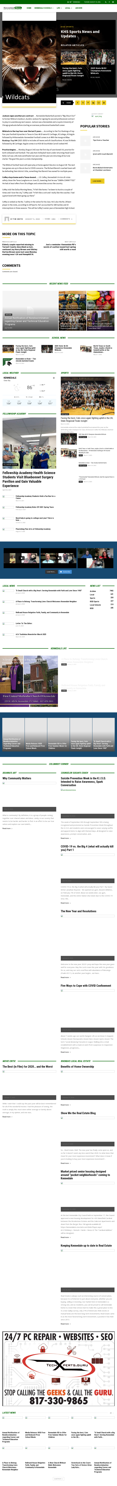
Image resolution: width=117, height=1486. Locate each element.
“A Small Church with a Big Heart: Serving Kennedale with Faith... (104, 1435)
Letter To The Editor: (24, 623)
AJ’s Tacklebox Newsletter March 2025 (31, 634)
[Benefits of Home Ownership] (87, 1085)
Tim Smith (18, 219)
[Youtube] (113, 2)
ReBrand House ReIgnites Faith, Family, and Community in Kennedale (42, 612)
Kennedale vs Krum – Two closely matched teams (26, 360)
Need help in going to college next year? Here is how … (35, 519)
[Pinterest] (88, 102)
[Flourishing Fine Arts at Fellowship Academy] (8, 532)
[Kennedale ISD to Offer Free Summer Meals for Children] (100, 301)
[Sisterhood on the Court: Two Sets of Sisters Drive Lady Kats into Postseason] (81, 1454)
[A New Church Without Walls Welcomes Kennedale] (58, 1454)
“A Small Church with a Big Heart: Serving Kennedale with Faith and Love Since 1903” (49, 590)
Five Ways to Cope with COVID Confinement (86, 985)
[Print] (104, 102)
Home (29, 8)
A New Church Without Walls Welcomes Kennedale (57, 1465)
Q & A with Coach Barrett (103, 154)
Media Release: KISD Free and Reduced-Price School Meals (35, 1435)
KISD (80, 455)
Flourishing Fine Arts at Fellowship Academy (33, 529)
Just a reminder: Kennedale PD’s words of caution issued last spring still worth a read (60, 247)
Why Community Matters (17, 778)
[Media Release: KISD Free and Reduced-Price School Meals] (72, 301)
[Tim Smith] (8, 219)
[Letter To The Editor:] (8, 626)
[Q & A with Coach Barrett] (85, 154)
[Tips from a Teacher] (85, 141)
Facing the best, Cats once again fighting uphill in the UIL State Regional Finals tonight (73, 72)
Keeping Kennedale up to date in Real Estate (86, 1245)
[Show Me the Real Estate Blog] (87, 1131)
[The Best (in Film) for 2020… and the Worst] (29, 1085)
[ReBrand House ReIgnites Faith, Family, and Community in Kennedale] (8, 615)
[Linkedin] (93, 102)
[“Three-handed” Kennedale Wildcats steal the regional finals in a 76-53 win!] (69, 481)
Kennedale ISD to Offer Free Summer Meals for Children (57, 1435)
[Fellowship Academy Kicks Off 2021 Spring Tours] (8, 510)
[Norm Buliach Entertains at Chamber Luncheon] (85, 168)
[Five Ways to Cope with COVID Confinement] (87, 1010)
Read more (67, 80)
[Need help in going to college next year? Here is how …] (8, 521)
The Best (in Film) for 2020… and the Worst (28, 1066)
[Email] (98, 102)
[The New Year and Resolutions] (87, 937)
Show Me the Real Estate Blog (78, 1113)
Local (67, 8)
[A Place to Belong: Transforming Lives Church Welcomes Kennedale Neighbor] (8, 605)
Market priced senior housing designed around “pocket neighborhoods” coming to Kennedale (85, 1175)
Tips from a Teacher (101, 140)
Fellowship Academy (10, 464)
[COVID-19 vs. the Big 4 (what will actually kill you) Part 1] (87, 868)
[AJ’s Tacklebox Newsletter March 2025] (8, 637)
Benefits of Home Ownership (77, 1066)
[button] (106, 2)
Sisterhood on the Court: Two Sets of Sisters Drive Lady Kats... (81, 1465)
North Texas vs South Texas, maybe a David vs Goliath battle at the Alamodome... (102, 349)
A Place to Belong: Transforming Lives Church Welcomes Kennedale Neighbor (46, 601)
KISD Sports (67, 27)
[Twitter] (83, 102)
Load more (97, 181)
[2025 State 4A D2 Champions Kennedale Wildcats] (102, 57)
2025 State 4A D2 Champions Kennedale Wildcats (101, 70)
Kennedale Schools (43, 8)
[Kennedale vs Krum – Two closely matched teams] (8, 362)
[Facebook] (109, 2)
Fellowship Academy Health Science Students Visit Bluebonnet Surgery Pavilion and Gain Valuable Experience (29, 479)
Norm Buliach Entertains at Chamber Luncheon (103, 168)
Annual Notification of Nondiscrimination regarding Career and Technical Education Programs (10, 1437)
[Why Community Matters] (29, 797)
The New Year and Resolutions (78, 911)
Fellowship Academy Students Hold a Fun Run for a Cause (35, 497)
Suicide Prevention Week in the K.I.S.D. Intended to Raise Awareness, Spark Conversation (83, 782)
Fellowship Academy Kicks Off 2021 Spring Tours (35, 507)
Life (58, 8)
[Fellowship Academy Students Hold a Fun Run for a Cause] (8, 499)
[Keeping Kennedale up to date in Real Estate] (87, 1270)
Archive (78, 8)
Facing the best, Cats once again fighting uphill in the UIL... (81, 1435)
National (8, 314)
